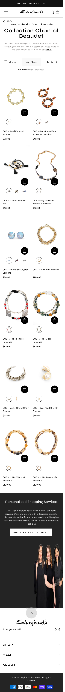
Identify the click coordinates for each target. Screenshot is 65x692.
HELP (8, 654)
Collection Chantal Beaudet (35, 24)
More (49, 49)
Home (12, 24)
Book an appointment (31, 532)
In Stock (12, 61)
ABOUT (9, 664)
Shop (8, 644)
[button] (6, 12)
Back (9, 21)
